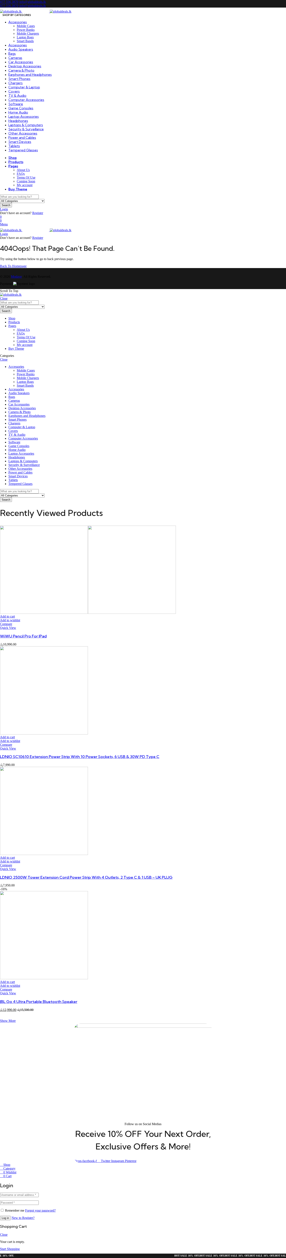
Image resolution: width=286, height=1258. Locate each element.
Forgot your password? (40, 1210)
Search (6, 205)
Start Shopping (10, 1249)
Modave (16, 276)
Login (4, 209)
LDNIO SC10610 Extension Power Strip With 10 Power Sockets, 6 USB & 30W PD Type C (79, 756)
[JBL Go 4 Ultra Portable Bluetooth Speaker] (44, 978)
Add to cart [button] (7, 616)
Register (37, 213)
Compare (6, 624)
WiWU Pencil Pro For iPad (23, 636)
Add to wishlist (10, 620)
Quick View (8, 628)
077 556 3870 (9, 2)
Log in (5, 1218)
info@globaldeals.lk (32, 2)
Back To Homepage (13, 266)
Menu (4, 224)
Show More (8, 1020)
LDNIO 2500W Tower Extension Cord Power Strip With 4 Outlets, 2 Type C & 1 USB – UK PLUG (86, 877)
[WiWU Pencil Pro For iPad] (88, 612)
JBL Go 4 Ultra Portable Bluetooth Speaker (38, 1001)
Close (4, 298)
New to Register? (23, 1218)
